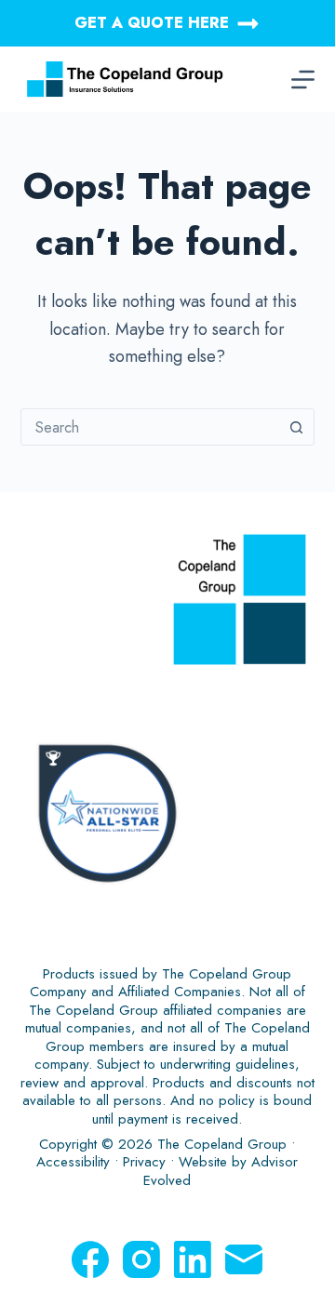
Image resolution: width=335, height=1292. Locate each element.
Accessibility (73, 1162)
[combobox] (150, 427)
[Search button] (296, 427)
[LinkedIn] (192, 1259)
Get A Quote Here (151, 22)
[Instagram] (141, 1259)
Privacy (144, 1162)
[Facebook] (90, 1259)
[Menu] (303, 79)
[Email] (243, 1259)
